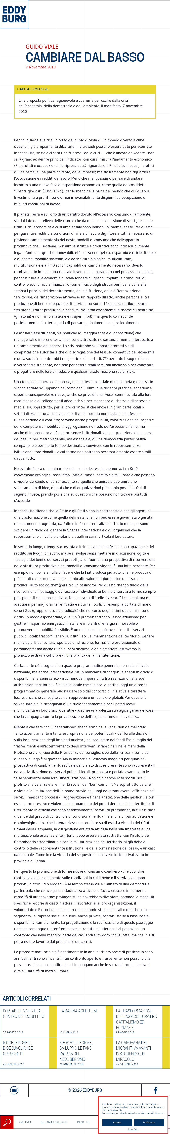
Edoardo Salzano (54, 1122)
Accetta (117, 1122)
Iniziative (83, 1122)
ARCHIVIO (25, 1122)
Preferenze (149, 1122)
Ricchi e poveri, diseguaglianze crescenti (18, 1048)
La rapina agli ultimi (79, 1011)
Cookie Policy (133, 1129)
